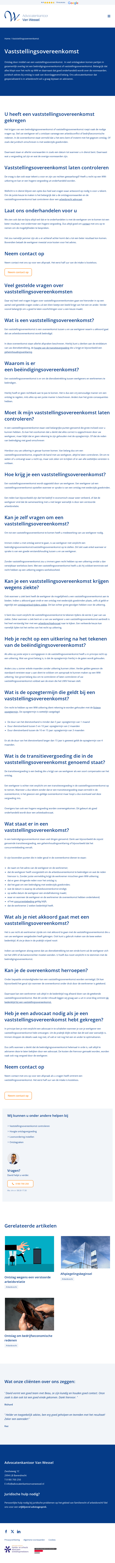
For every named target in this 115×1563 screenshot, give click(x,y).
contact (86, 223)
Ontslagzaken (17, 1142)
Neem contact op (18, 272)
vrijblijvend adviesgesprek (32, 1506)
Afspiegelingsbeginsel (76, 1274)
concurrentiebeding (24, 901)
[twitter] (12, 1531)
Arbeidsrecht (11, 1287)
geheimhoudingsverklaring (18, 351)
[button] (57, 2)
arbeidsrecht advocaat (70, 199)
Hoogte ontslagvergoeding (23, 1131)
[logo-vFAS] (16, 1546)
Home (7, 38)
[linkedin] (18, 1531)
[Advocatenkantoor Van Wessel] (26, 11)
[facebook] (6, 1531)
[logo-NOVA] (45, 1549)
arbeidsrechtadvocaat (49, 623)
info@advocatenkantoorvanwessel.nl (25, 1483)
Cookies (52, 1539)
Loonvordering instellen (22, 1136)
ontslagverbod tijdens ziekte (32, 604)
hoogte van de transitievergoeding (51, 347)
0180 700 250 (13, 1479)
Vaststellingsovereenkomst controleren (30, 1125)
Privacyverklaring (12, 1539)
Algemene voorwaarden (34, 1539)
